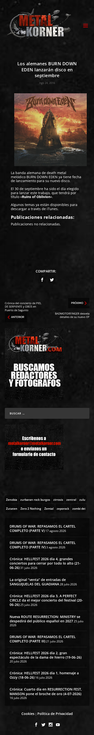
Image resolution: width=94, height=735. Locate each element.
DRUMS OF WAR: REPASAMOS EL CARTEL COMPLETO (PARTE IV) (43, 544)
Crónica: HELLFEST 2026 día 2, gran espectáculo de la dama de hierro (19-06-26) (45, 655)
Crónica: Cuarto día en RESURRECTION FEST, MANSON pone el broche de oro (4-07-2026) (46, 691)
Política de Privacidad (55, 713)
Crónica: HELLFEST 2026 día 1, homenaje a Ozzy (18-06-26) (44, 675)
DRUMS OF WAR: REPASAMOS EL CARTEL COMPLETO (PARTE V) (43, 528)
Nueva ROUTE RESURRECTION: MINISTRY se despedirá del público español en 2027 (45, 618)
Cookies (27, 713)
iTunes (52, 208)
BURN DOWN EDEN (42, 177)
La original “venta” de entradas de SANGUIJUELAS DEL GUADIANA (38, 581)
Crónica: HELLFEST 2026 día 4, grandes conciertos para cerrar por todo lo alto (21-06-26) (45, 563)
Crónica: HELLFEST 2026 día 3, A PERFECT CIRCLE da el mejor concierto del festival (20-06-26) (46, 600)
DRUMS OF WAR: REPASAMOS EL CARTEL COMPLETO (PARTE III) (43, 638)
